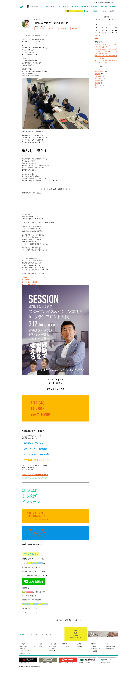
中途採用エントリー (110, 648)
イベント (23, 652)
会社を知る (50, 6)
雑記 (96, 87)
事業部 (23, 648)
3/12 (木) (37, 402)
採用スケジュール (95, 648)
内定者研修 (94, 652)
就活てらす (64, 28)
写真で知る (85, 6)
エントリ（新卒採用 (92, 11)
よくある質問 (94, 650)
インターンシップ (100, 69)
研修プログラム (25, 650)
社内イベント (99, 85)
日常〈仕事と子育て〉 (102, 54)
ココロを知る (61, 6)
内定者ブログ (53, 28)
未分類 (97, 83)
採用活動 (74, 28)
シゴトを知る (73, 6)
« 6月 (96, 38)
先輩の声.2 (52, 650)
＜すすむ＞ (77, 620)
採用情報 (113, 6)
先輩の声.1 (52, 648)
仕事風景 (97, 74)
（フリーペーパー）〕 (39, 519)
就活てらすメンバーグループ (35, 474)
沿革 (78, 648)
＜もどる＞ (59, 620)
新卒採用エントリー (110, 646)
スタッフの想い (40, 28)
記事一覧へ (68, 620)
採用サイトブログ (25, 653)
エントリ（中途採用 (108, 11)
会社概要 (104, 6)
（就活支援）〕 (36, 536)
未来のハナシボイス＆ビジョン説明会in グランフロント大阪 (29, 282)
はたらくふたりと (27, 277)
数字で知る (95, 6)
